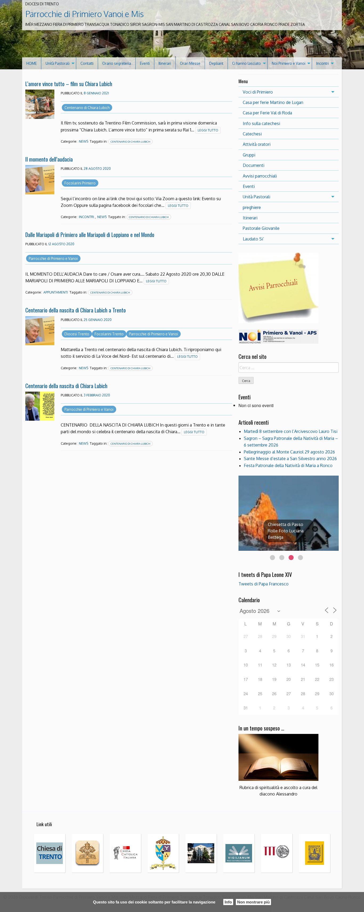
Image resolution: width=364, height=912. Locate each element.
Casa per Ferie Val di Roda (267, 112)
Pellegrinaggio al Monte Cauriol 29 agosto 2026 (289, 452)
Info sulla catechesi (261, 123)
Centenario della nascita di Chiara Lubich (66, 385)
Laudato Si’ (253, 239)
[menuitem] (31, 63)
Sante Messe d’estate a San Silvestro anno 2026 (290, 458)
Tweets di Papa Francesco (263, 583)
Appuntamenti (55, 292)
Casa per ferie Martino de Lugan (273, 102)
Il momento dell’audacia (49, 159)
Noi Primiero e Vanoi (288, 63)
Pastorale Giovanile (261, 228)
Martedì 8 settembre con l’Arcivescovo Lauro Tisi (290, 431)
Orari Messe (190, 63)
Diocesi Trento (76, 334)
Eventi (145, 63)
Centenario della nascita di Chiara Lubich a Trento (75, 310)
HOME (31, 63)
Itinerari (165, 63)
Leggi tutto (208, 130)
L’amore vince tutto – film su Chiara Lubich (68, 83)
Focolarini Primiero (80, 183)
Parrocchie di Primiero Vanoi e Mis (84, 14)
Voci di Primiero (258, 92)
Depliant (216, 63)
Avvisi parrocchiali (260, 176)
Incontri (322, 63)
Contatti (87, 63)
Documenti (253, 165)
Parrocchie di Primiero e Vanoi (53, 258)
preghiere (252, 207)
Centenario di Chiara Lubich (87, 107)
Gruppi (249, 155)
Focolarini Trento (109, 334)
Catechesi (252, 133)
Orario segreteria (116, 63)
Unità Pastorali (58, 63)
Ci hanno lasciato (246, 63)
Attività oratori (256, 144)
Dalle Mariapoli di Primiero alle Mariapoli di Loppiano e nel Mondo (89, 234)
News (83, 141)
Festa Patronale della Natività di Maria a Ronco (288, 465)
